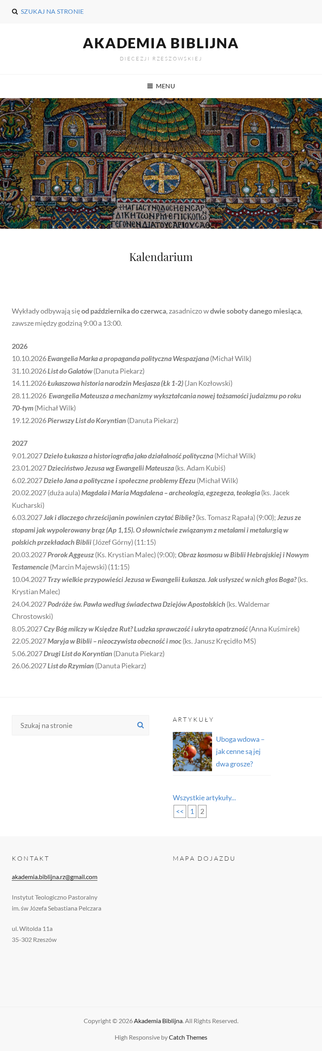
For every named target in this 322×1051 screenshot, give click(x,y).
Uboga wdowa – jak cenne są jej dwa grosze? (240, 751)
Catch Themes (188, 1037)
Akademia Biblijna (161, 42)
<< (180, 811)
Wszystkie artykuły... (204, 797)
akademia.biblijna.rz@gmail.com (54, 876)
